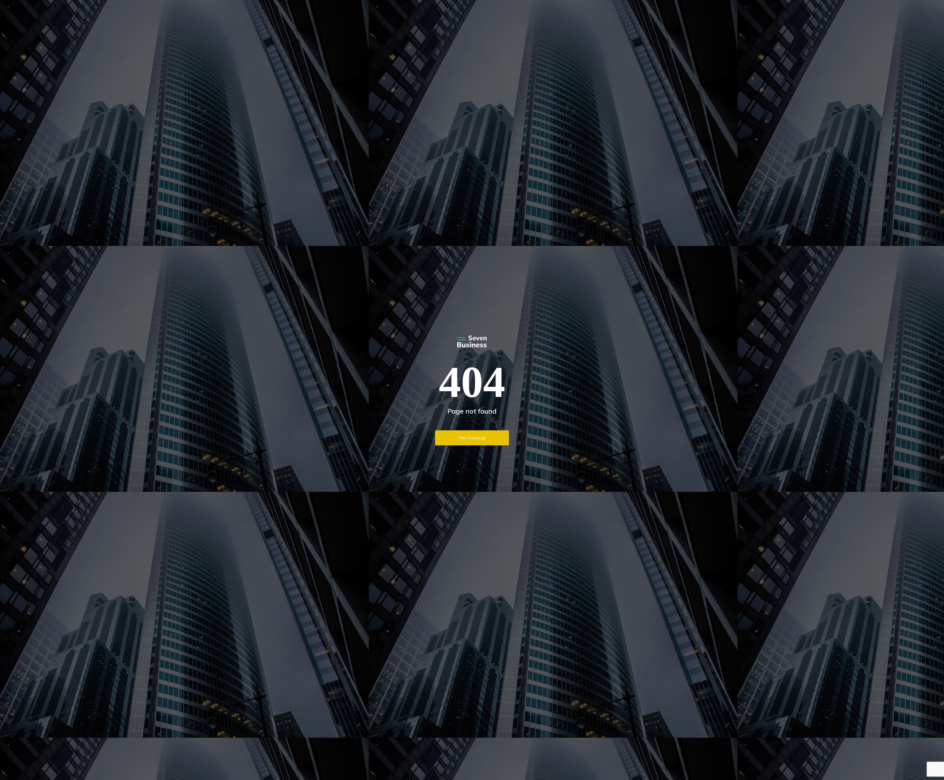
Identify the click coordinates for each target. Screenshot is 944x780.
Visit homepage (472, 437)
